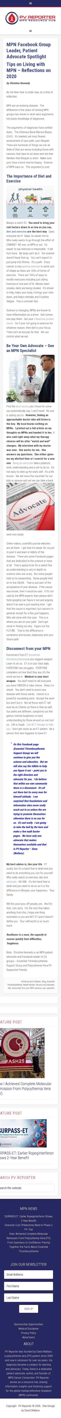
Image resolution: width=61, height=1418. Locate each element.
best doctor (22, 406)
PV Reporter (30, 18)
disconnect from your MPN (23, 988)
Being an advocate (23, 463)
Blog (44, 981)
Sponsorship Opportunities (28, 1324)
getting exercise (31, 266)
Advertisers (28, 1337)
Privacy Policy (28, 1333)
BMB (9, 136)
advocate (11, 881)
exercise (38, 988)
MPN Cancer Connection (21, 1377)
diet (9, 988)
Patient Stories (29, 985)
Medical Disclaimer (28, 1328)
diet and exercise (16, 231)
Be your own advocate (45, 985)
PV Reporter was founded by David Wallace (28, 1351)
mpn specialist (48, 988)
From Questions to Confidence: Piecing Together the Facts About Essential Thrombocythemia (28, 1247)
